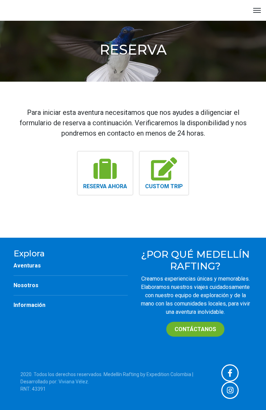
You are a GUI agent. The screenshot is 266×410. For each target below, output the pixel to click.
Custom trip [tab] (164, 186)
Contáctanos (195, 329)
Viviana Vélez (73, 381)
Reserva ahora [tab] (105, 186)
